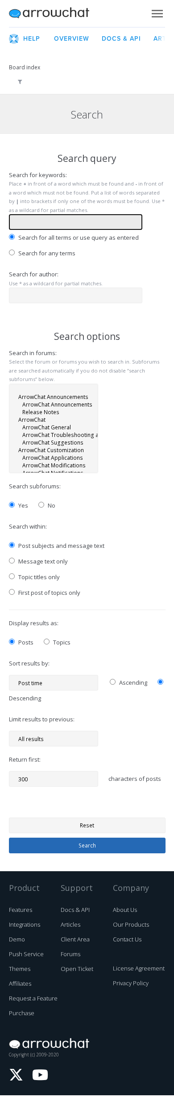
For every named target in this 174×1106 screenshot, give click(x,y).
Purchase (21, 1013)
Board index (24, 67)
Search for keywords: (38, 175)
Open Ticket (77, 969)
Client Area (75, 939)
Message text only (42, 561)
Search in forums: (33, 353)
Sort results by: (29, 663)
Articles (70, 924)
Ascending (132, 682)
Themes (19, 969)
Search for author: (33, 274)
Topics (61, 642)
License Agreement (139, 968)
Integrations (24, 924)
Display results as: (33, 623)
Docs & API (75, 910)
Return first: (25, 759)
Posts (25, 642)
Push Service (26, 954)
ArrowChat (55, 13)
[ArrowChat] (53, 420)
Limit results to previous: (42, 719)
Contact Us (127, 939)
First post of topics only (48, 593)
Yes (22, 505)
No (50, 505)
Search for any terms (46, 253)
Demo (17, 939)
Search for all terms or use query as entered (78, 237)
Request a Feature (33, 998)
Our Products (131, 924)
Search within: (28, 526)
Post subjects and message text (60, 546)
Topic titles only (38, 577)
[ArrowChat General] (53, 427)
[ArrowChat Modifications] (53, 465)
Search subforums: (35, 486)
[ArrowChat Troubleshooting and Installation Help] (53, 435)
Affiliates (20, 983)
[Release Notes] (53, 412)
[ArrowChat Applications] (53, 458)
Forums (70, 954)
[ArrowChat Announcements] (53, 397)
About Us (125, 910)
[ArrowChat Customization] (53, 450)
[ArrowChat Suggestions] (53, 442)
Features (20, 910)
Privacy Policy (131, 983)
